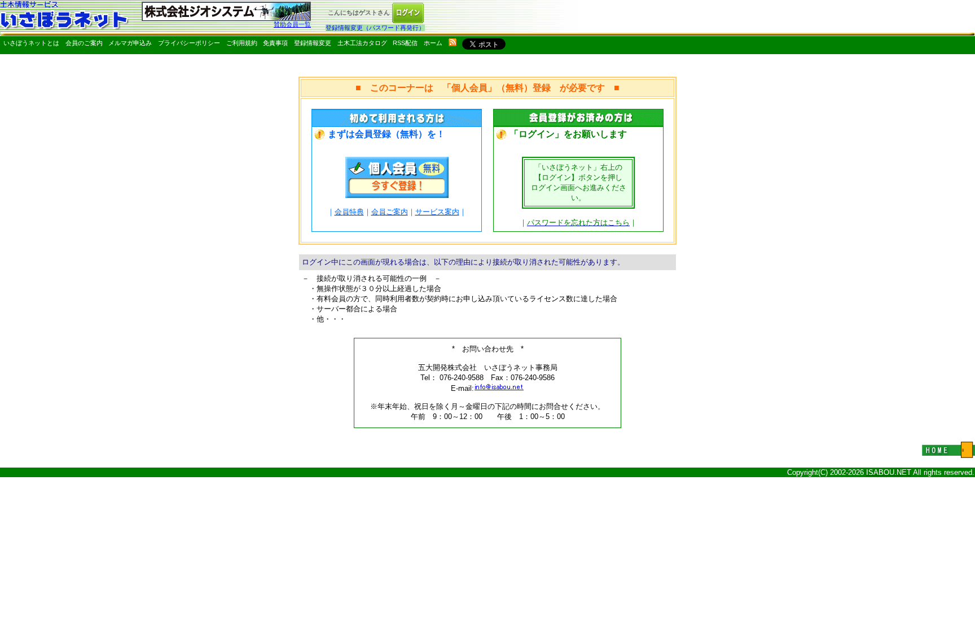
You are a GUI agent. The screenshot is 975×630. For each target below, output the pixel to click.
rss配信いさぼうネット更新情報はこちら (452, 42)
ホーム (433, 42)
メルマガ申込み (130, 42)
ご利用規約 (241, 42)
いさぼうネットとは (31, 42)
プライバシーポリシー (189, 42)
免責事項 (275, 42)
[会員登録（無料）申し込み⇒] (397, 195)
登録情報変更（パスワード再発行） (375, 27)
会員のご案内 (84, 42)
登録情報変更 (312, 42)
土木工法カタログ (362, 42)
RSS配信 (405, 42)
